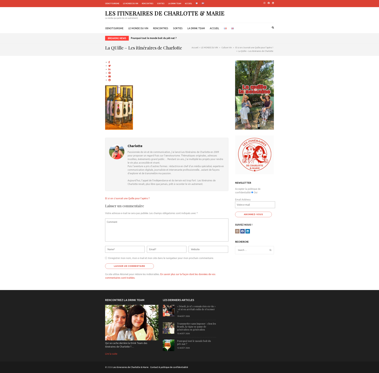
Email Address (243, 199)
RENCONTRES (147, 3)
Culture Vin (226, 47)
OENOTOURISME (112, 3)
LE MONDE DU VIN (130, 3)
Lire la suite (111, 353)
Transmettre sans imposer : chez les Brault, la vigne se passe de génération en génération (196, 326)
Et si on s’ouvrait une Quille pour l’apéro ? (127, 198)
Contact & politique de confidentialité (169, 367)
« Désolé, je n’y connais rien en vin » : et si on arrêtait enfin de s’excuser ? (196, 309)
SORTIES (160, 3)
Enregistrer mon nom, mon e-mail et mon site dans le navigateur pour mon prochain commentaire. (161, 258)
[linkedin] (273, 3)
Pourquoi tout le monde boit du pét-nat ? (153, 38)
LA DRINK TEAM (174, 3)
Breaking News (117, 38)
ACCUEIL (188, 3)
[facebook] (269, 3)
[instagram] (264, 3)
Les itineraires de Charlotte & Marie (165, 13)
